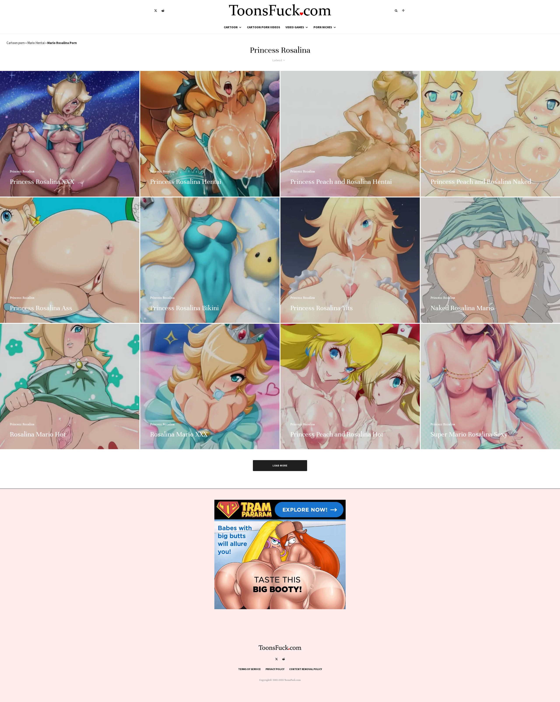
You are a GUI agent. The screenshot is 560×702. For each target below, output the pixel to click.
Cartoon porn (16, 43)
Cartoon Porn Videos (263, 27)
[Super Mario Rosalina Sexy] (490, 386)
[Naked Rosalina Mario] (490, 260)
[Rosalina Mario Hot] (69, 386)
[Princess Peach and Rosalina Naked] (490, 133)
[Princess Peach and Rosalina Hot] (350, 386)
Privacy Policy (275, 669)
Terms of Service (249, 669)
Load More (280, 465)
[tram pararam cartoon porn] (280, 608)
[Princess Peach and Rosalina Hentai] (350, 133)
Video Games (294, 27)
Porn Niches (322, 27)
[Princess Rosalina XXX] (69, 133)
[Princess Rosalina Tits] (350, 260)
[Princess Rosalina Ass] (69, 260)
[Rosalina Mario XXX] (210, 386)
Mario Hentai (36, 43)
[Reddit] (162, 10)
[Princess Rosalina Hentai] (210, 133)
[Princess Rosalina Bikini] (210, 260)
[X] (155, 10)
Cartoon (231, 27)
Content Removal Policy (305, 669)
